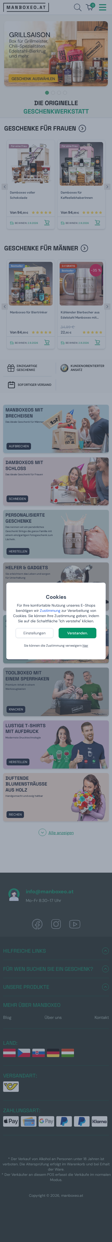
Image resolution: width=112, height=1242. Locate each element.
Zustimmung (50, 610)
